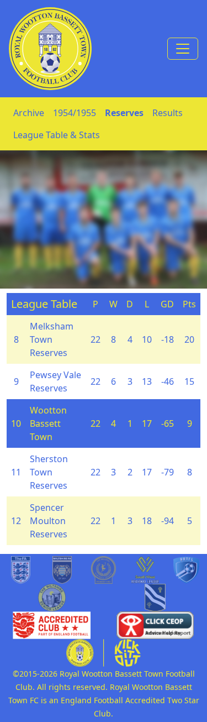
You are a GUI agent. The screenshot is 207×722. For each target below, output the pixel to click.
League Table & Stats (56, 135)
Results (167, 113)
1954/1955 (74, 113)
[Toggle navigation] (182, 49)
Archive (28, 113)
